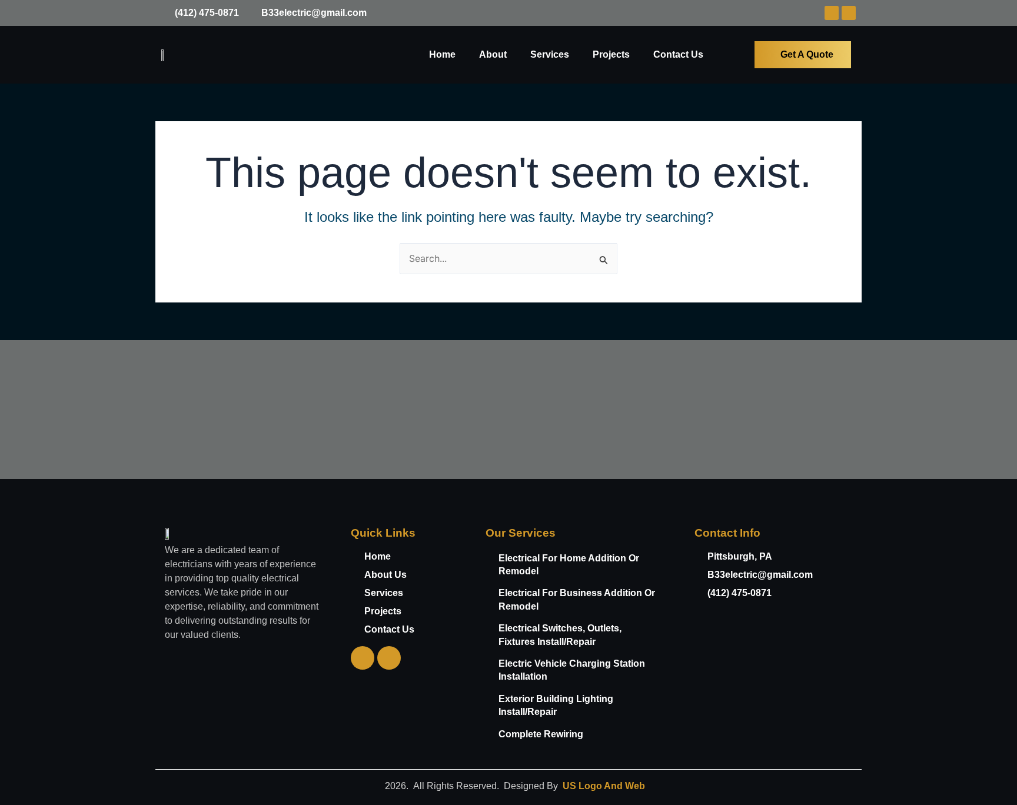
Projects (611, 54)
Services (549, 54)
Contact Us (678, 54)
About (493, 54)
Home (442, 54)
